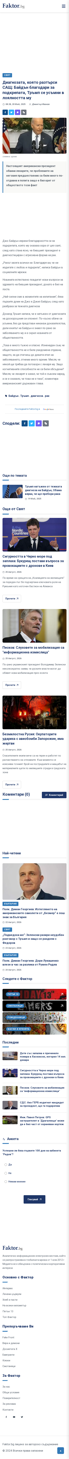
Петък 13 (8, 1311)
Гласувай (33, 1199)
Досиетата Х (10, 1349)
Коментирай (56, 795)
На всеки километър (14, 1305)
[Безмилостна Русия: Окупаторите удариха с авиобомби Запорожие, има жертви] (34, 712)
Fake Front (8, 1337)
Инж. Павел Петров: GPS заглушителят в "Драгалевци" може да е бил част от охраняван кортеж (42, 1121)
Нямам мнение (16, 1181)
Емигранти (8, 1354)
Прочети (10, 598)
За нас (6, 1386)
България (10, 903)
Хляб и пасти (10, 1299)
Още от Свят (14, 509)
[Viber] (17, 112)
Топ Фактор (9, 1317)
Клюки (6, 1360)
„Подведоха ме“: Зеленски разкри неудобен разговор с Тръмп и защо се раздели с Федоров (33, 938)
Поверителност (11, 1398)
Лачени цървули (12, 1294)
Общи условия (11, 1392)
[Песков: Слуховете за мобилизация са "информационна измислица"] (34, 626)
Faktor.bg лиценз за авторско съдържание (30, 1444)
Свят (7, 929)
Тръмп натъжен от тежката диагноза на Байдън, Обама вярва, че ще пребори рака (43, 490)
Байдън (13, 395)
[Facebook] (5, 112)
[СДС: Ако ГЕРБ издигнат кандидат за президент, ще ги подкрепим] (10, 1105)
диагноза (37, 395)
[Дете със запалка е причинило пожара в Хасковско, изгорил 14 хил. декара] (10, 1056)
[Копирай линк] (23, 112)
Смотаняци (9, 1366)
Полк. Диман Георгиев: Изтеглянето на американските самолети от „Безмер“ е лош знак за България (34, 913)
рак (47, 395)
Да (10, 1164)
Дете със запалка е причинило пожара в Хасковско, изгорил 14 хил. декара (43, 1057)
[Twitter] (11, 112)
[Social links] (6, 1417)
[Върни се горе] (60, 1450)
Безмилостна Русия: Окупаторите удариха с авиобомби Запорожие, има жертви (33, 738)
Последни (11, 1042)
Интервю (8, 1288)
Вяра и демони (11, 1343)
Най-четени (12, 853)
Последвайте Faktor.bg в (27, 409)
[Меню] (63, 6)
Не (9, 1173)
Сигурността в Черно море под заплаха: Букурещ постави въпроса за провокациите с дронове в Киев (33, 561)
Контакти (8, 1409)
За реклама (9, 1403)
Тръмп (24, 395)
